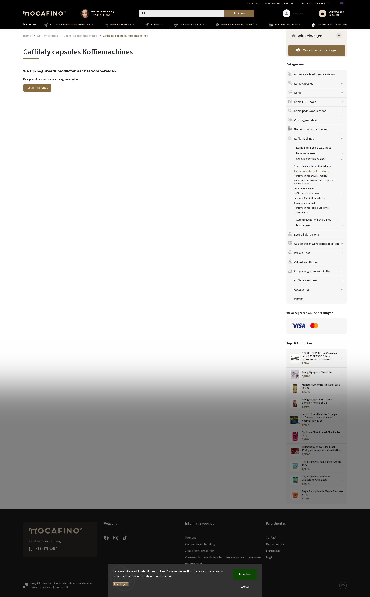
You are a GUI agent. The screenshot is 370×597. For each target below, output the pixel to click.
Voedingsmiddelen (306, 120)
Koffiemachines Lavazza (307, 193)
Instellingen (120, 584)
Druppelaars (303, 225)
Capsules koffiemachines (311, 159)
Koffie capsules (303, 84)
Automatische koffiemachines (313, 220)
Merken (299, 299)
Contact (271, 538)
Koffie (298, 93)
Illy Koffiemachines (304, 188)
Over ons (253, 3)
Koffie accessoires (305, 280)
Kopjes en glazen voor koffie (312, 271)
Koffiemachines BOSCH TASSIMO (311, 176)
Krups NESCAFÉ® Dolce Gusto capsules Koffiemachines (314, 182)
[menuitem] (71, 24)
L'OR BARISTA (301, 212)
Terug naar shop (37, 88)
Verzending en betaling (279, 3)
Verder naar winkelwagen (320, 50)
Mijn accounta (275, 544)
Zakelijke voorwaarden (315, 3)
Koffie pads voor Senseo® (310, 111)
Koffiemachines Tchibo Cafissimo (311, 208)
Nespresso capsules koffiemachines (312, 166)
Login (269, 557)
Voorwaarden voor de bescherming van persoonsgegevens (223, 557)
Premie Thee (302, 253)
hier (169, 576)
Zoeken (239, 13)
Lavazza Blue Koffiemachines (309, 198)
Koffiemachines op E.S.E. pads (313, 148)
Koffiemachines (304, 138)
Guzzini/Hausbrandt (304, 203)
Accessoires (301, 289)
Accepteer (245, 574)
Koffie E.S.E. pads (305, 102)
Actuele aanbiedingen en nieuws (315, 74)
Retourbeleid (193, 564)
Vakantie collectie (306, 262)
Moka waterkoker (306, 153)
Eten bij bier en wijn (306, 234)
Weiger (245, 587)
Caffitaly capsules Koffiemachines (311, 171)
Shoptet (48, 587)
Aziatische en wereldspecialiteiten (316, 244)
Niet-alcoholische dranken (311, 129)
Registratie (273, 551)
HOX (66, 587)
